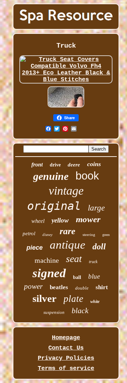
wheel (37, 221)
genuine (50, 176)
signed (49, 273)
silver (44, 298)
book (87, 176)
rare (67, 231)
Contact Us (66, 348)
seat (74, 258)
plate (73, 298)
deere (74, 165)
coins (94, 164)
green (106, 235)
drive (55, 165)
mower (88, 219)
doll (99, 246)
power (33, 286)
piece (34, 247)
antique (67, 244)
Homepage (66, 337)
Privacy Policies (66, 358)
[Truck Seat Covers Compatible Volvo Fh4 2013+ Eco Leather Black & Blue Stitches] (66, 79)
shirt (102, 287)
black (80, 310)
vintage (66, 190)
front (37, 165)
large (96, 207)
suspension (54, 312)
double (82, 288)
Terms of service (66, 368)
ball (77, 277)
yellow (60, 220)
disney (47, 234)
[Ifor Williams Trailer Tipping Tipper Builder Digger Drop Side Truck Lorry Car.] (66, 107)
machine (47, 260)
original (54, 206)
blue (94, 276)
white (94, 301)
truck (93, 261)
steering (89, 234)
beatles (59, 287)
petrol (29, 233)
